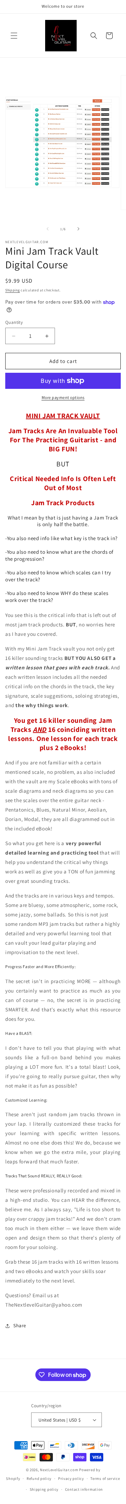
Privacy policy (71, 1478)
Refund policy (39, 1478)
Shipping (12, 290)
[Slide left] (47, 229)
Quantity (14, 322)
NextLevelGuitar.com (59, 1469)
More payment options (63, 397)
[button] (14, 35)
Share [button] (19, 1325)
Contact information (84, 1489)
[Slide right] (78, 229)
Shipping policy (44, 1489)
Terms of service (105, 1478)
